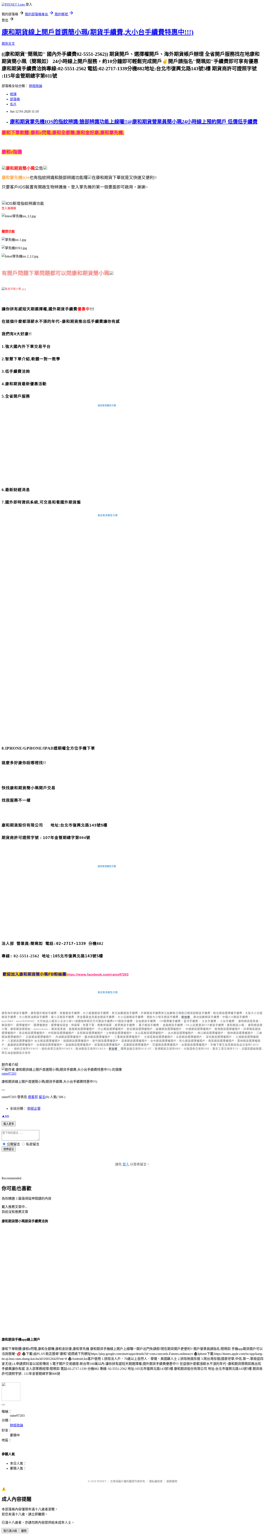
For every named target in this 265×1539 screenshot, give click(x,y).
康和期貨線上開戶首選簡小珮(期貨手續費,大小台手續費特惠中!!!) (98, 32)
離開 (23, 1530)
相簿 (13, 94)
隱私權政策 (156, 1481)
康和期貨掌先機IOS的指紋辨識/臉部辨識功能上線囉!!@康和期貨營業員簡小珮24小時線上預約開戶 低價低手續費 (134, 121)
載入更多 (8, 1123)
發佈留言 (8, 1149)
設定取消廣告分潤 (107, 405)
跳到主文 (8, 43)
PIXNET (101, 1481)
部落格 (15, 99)
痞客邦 (33, 1097)
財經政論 (35, 86)
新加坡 (185, 1016)
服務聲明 (171, 1481)
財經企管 (34, 1108)
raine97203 (9, 1073)
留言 (42, 1097)
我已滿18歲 (10, 1530)
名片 (13, 104)
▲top (5, 1116)
